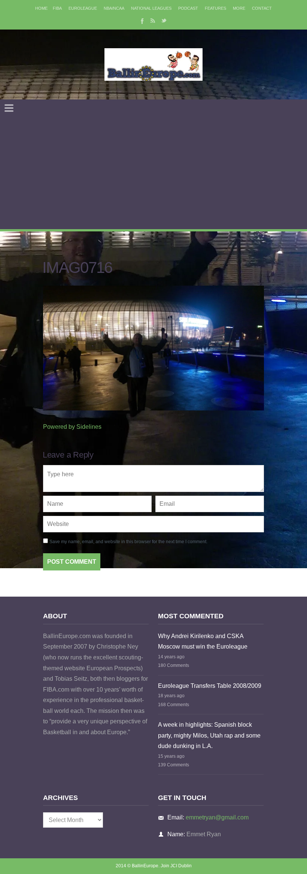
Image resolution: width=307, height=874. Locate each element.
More (239, 8)
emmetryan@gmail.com (217, 817)
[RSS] (153, 20)
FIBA (57, 8)
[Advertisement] (153, 173)
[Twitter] (164, 20)
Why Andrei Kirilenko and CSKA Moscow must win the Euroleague (202, 641)
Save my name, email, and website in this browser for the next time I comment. (128, 541)
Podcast (188, 8)
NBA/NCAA (114, 8)
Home (41, 8)
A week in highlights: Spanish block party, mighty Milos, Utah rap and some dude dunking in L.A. (209, 735)
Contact (262, 8)
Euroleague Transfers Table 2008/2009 (209, 686)
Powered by (72, 427)
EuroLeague (83, 8)
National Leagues (151, 8)
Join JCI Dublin (176, 865)
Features (215, 8)
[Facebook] (141, 20)
